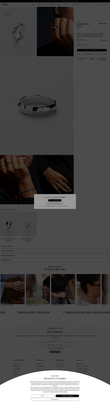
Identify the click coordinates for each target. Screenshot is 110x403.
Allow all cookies (67, 395)
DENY (42, 395)
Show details (55, 399)
